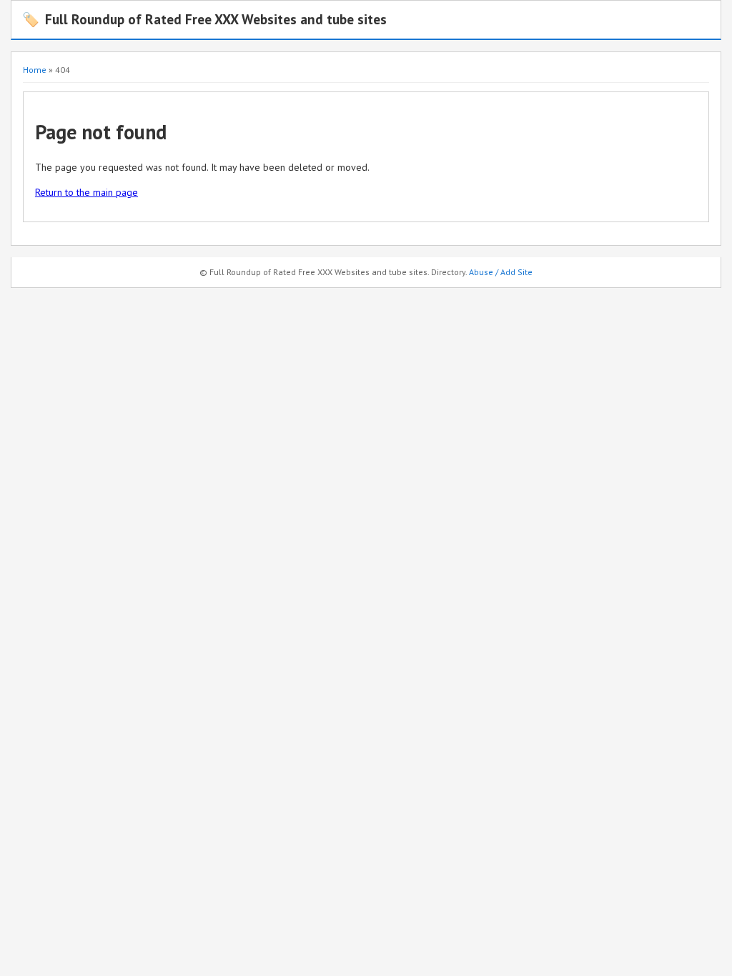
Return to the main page (86, 192)
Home (34, 69)
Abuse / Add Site (501, 272)
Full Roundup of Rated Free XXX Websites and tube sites (204, 19)
